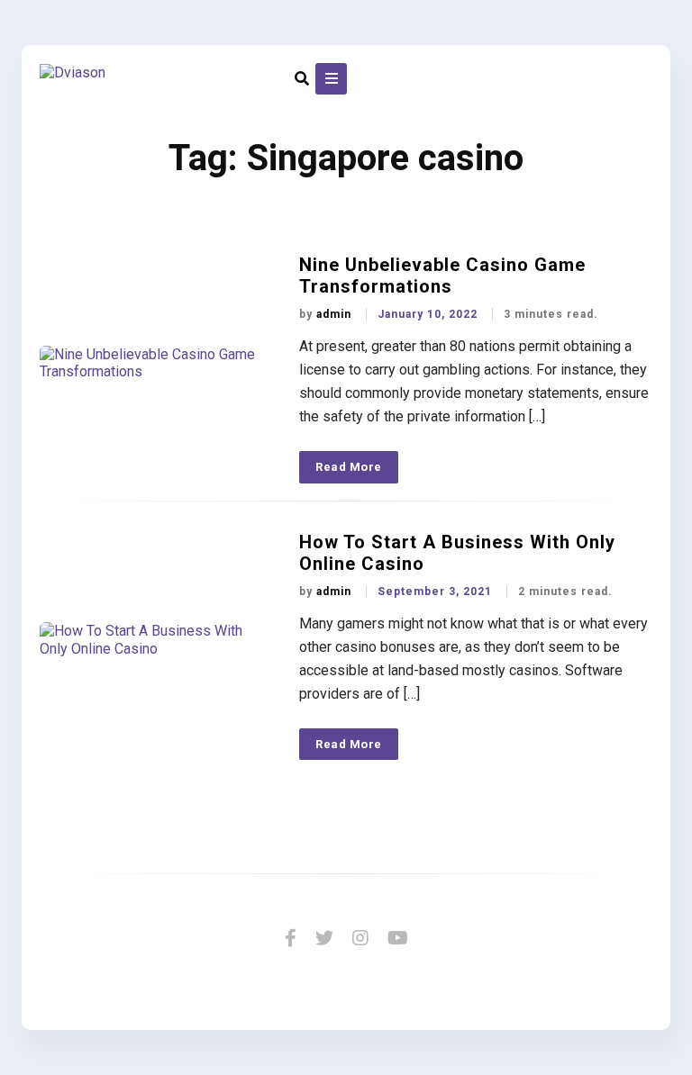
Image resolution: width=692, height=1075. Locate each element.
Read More (348, 467)
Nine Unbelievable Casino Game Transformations (442, 275)
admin (335, 314)
